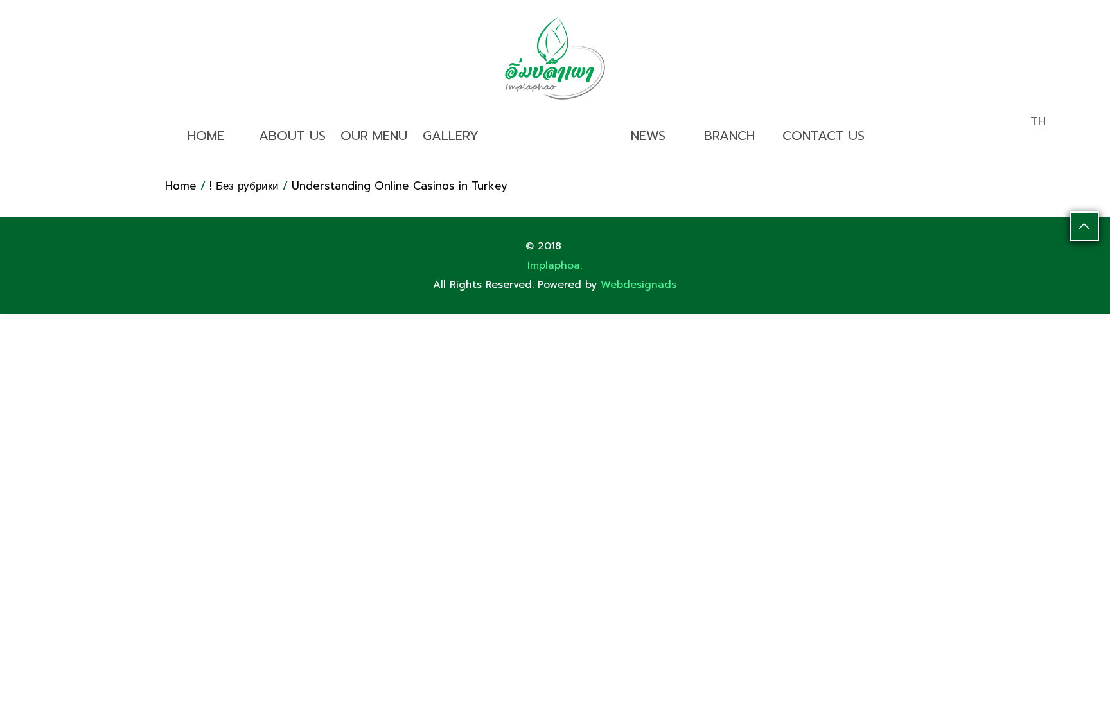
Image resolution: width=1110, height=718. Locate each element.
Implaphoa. (554, 265)
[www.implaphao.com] (555, 58)
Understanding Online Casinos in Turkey (399, 185)
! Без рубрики (244, 185)
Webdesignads (638, 284)
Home (181, 185)
